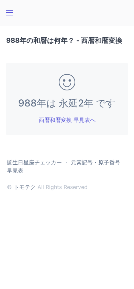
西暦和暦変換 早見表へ (67, 119)
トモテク (25, 187)
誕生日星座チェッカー (34, 162)
